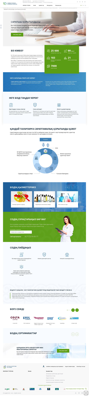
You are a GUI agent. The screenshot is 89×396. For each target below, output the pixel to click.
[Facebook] (82, 1)
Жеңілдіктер (49, 5)
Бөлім (34, 5)
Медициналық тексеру (50, 375)
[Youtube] (79, 1)
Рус (83, 5)
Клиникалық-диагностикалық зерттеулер (54, 382)
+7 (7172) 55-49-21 (41, 1)
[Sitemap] (77, 1)
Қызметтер (41, 5)
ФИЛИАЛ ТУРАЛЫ (26, 5)
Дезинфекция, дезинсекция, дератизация (54, 373)
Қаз (81, 5)
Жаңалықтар (58, 5)
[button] (65, 187)
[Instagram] (84, 1)
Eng (85, 5)
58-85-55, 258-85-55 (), (37, 2)
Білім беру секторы (81, 366)
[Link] (7, 389)
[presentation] (73, 187)
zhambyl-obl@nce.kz (27, 1)
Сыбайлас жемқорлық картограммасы (54, 366)
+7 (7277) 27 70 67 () (47, 2)
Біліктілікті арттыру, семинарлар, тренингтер (55, 380)
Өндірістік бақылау (50, 378)
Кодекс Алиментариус (70, 366)
